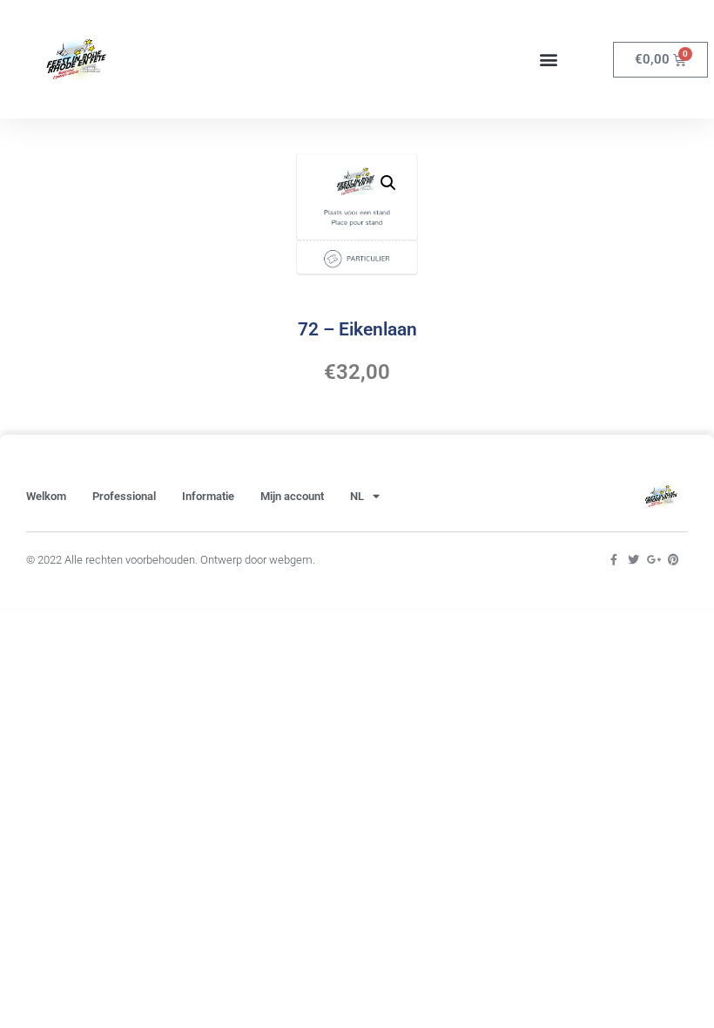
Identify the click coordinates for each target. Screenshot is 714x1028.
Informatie (208, 496)
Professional (124, 496)
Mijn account (292, 496)
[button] (548, 59)
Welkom (46, 496)
